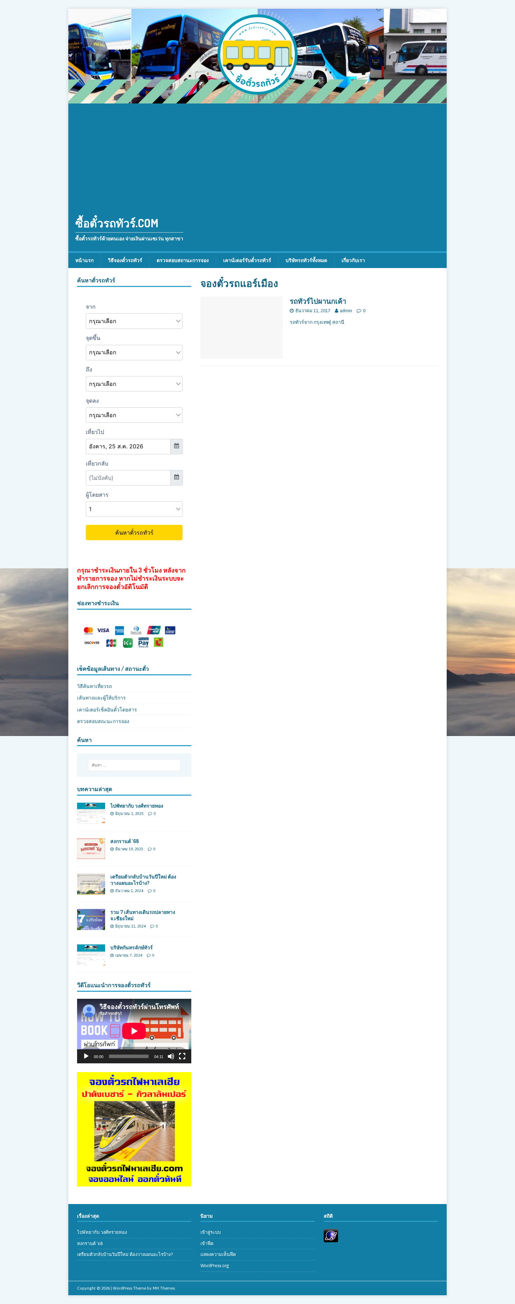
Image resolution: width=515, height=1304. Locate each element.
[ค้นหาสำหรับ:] (134, 765)
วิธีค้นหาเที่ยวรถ (94, 686)
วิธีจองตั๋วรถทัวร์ (125, 260)
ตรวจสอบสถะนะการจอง (103, 721)
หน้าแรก (84, 260)
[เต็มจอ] (182, 1056)
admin (346, 310)
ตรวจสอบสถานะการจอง (183, 260)
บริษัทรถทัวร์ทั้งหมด (306, 260)
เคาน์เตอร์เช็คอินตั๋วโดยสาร (107, 710)
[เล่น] (86, 1056)
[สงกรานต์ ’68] (91, 855)
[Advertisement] (257, 156)
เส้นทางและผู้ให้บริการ (101, 698)
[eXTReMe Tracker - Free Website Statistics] (331, 1238)
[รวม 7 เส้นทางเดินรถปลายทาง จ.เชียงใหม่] (91, 926)
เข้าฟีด (206, 1243)
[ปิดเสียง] (170, 1056)
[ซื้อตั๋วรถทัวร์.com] (257, 99)
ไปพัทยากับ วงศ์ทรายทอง (136, 806)
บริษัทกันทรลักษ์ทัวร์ (131, 947)
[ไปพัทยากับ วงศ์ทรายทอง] (91, 819)
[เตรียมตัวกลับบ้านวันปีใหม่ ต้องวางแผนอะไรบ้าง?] (91, 891)
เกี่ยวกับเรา (353, 260)
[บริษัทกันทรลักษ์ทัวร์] (91, 961)
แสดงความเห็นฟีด (218, 1254)
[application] (134, 1031)
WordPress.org (214, 1265)
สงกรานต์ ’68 (124, 841)
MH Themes (164, 1288)
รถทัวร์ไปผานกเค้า (318, 301)
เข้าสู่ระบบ (210, 1232)
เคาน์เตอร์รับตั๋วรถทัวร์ (247, 260)
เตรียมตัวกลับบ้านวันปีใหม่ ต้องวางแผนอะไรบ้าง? (143, 880)
